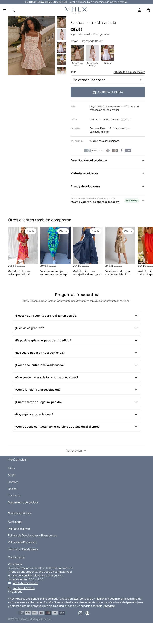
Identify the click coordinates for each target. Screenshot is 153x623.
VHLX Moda (22, 619)
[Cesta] (148, 10)
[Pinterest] (87, 613)
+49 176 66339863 (24, 588)
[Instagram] (80, 613)
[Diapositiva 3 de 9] (61, 47)
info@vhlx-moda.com (25, 583)
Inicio (11, 468)
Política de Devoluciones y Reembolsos (32, 535)
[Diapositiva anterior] (12, 45)
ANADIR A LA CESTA (110, 92)
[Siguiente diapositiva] (50, 45)
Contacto (14, 495)
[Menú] (4, 10)
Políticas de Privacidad (22, 542)
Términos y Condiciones (23, 549)
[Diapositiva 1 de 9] (61, 22)
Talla (73, 72)
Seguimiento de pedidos (23, 502)
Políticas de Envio (19, 529)
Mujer (11, 475)
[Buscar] (13, 10)
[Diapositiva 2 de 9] (61, 34)
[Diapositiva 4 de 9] (61, 59)
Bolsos (12, 489)
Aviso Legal (15, 522)
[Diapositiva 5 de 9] (61, 72)
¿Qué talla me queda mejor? (129, 72)
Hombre (13, 482)
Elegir (132, 258)
